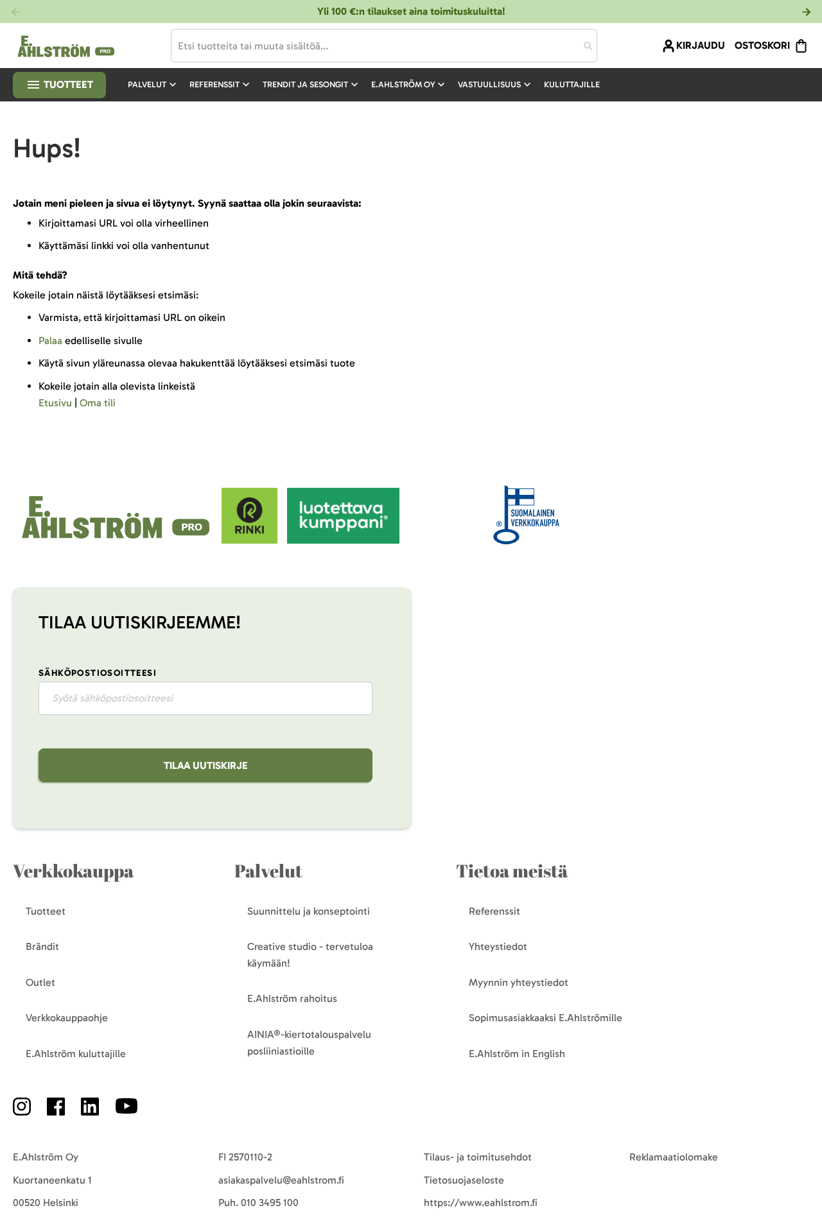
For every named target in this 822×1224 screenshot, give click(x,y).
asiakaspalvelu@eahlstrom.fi (281, 1180)
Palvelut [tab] (268, 871)
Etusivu (55, 403)
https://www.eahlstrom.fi (481, 1202)
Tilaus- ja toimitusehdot (478, 1157)
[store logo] (117, 540)
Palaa (50, 340)
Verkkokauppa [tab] (73, 871)
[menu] (369, 84)
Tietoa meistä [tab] (512, 871)
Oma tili (98, 403)
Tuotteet (67, 84)
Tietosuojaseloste (464, 1180)
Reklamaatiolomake (673, 1157)
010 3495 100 (270, 1202)
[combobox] (384, 45)
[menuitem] (153, 84)
